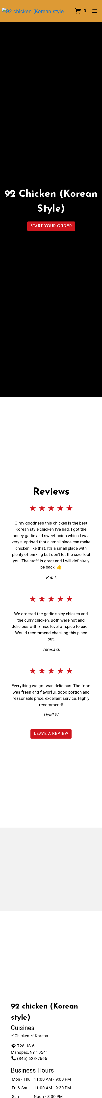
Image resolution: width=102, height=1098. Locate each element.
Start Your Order (51, 226)
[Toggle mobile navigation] (94, 11)
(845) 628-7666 (32, 1058)
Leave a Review (51, 734)
